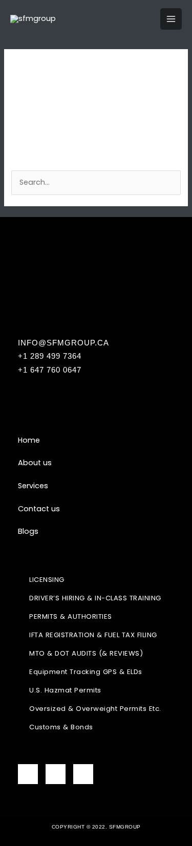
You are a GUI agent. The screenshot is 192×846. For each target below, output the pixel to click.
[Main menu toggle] (171, 19)
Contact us (39, 509)
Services (33, 486)
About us (35, 463)
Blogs (28, 531)
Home (29, 440)
